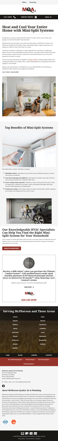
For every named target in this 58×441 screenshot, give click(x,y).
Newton (15, 344)
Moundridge (42, 340)
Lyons (42, 332)
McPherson (15, 340)
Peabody (42, 344)
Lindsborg (43, 328)
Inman (15, 328)
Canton (15, 317)
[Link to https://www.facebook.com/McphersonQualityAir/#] (3, 386)
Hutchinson (42, 324)
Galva (42, 317)
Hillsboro (15, 324)
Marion (15, 336)
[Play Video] (29, 211)
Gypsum (15, 320)
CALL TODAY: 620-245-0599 (10, 72)
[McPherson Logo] (29, 7)
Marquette (42, 336)
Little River (15, 332)
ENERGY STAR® (32, 59)
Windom (15, 348)
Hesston (42, 320)
